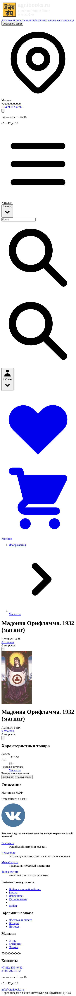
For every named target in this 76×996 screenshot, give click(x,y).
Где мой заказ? (18, 899)
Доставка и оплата (20, 920)
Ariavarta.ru (8, 852)
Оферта (13, 947)
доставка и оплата (12, 20)
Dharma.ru (7, 843)
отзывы (49, 20)
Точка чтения (9, 871)
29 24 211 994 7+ (11, 107)
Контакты (15, 943)
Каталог (7, 206)
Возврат (14, 923)
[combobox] (18, 219)
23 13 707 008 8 (11, 970)
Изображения (17, 545)
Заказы (13, 892)
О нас (12, 940)
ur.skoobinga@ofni (12, 989)
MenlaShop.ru (9, 862)
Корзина (6, 538)
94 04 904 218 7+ (11, 967)
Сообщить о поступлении (17, 777)
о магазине (61, 20)
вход (71, 20)
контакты (39, 20)
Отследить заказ (12, 23)
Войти (13, 905)
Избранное (16, 895)
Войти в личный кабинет (25, 889)
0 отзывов (7, 642)
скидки (28, 20)
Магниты (15, 614)
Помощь (14, 926)
